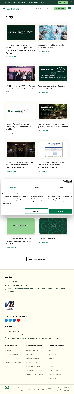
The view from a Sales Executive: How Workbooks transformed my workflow (20, 241)
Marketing (8, 350)
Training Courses (55, 374)
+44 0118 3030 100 (14, 282)
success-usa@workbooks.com (19, 335)
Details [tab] (37, 187)
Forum (51, 362)
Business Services (32, 358)
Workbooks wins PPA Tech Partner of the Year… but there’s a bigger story (20, 88)
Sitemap (40, 389)
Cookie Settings (48, 389)
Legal (28, 389)
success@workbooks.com (17, 285)
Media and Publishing (33, 366)
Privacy (34, 389)
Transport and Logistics (34, 374)
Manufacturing (31, 362)
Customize (35, 211)
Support (52, 358)
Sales (6, 358)
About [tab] (61, 187)
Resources (52, 354)
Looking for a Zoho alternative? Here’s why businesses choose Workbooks (19, 126)
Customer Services (11, 354)
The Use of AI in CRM (47, 239)
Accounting (30, 354)
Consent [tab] (13, 187)
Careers (51, 366)
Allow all (60, 211)
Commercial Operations (13, 362)
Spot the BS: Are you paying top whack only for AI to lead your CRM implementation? (19, 164)
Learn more (62, 2)
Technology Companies (34, 370)
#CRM (14, 56)
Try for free (60, 8)
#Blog (11, 56)
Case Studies (53, 370)
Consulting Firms (32, 350)
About (51, 350)
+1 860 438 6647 (14, 331)
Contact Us (52, 378)
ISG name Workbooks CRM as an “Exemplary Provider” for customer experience (52, 164)
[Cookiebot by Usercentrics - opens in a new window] (64, 181)
